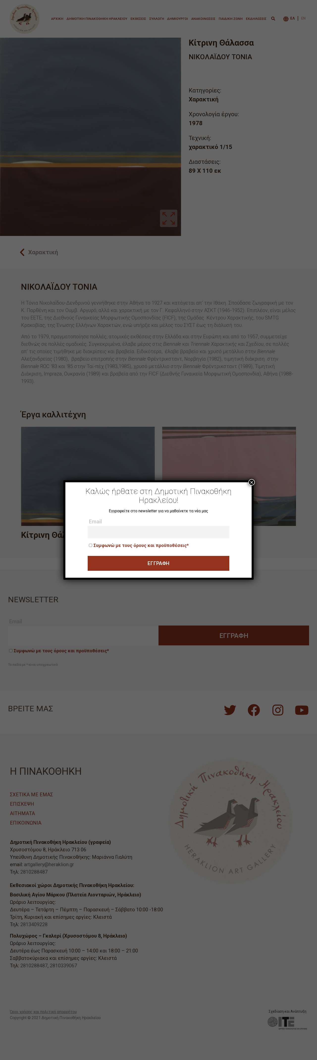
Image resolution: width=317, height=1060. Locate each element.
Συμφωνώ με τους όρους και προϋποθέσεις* (141, 545)
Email (95, 521)
